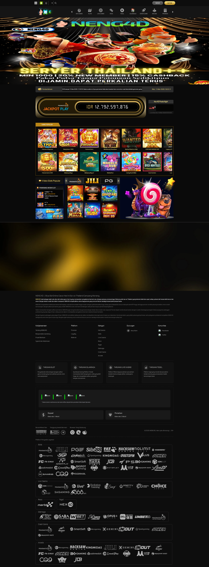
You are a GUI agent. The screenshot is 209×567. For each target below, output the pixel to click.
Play (64, 109)
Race (111, 14)
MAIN (49, 138)
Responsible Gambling (43, 334)
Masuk (158, 3)
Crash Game (144, 14)
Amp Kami (134, 331)
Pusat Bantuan (40, 337)
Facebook (165, 331)
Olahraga (133, 14)
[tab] (75, 181)
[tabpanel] (104, 51)
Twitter (164, 335)
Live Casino (100, 14)
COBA (77, 191)
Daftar (169, 3)
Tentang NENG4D (41, 330)
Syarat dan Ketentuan (43, 341)
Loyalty (73, 334)
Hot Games (79, 14)
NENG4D (38, 299)
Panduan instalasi (199, 260)
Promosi (165, 14)
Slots (90, 14)
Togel (122, 14)
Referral (73, 337)
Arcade (154, 14)
